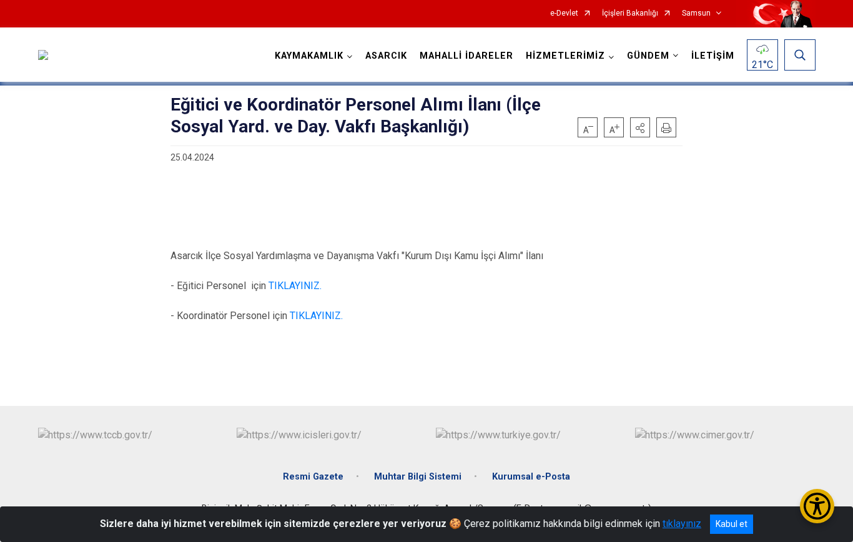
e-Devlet (564, 13)
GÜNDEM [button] (648, 56)
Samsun (696, 13)
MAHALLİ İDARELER (466, 56)
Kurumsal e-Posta (531, 476)
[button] (640, 127)
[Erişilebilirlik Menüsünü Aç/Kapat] (817, 506)
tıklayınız (682, 524)
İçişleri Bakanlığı (630, 13)
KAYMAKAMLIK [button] (309, 56)
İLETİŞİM (712, 56)
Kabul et (731, 524)
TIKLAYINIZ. (295, 286)
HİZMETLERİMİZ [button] (565, 56)
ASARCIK (386, 56)
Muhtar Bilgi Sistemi (417, 476)
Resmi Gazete (313, 476)
